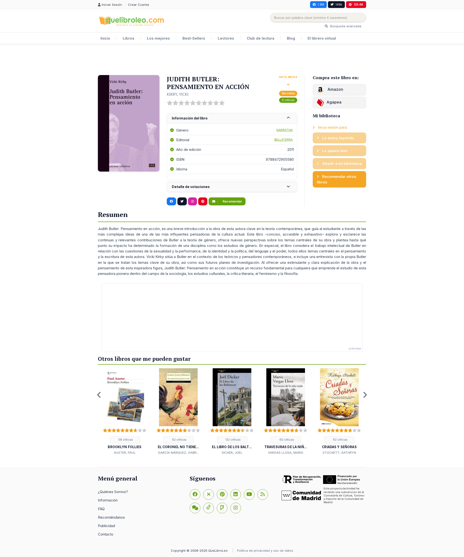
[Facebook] (195, 494)
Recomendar (232, 201)
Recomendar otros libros (336, 179)
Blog (291, 38)
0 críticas (288, 100)
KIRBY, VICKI (177, 94)
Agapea (333, 102)
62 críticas (179, 439)
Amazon (334, 89)
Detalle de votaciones (191, 187)
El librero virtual (322, 38)
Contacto (105, 534)
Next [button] (364, 395)
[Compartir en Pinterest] (202, 201)
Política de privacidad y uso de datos (265, 550)
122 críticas (233, 439)
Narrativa (284, 130)
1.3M (321, 4)
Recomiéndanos (111, 517)
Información (108, 500)
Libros (128, 38)
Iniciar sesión (112, 5)
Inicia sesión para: (332, 127)
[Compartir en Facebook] (171, 201)
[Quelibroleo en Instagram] (192, 201)
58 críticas (125, 439)
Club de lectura (260, 38)
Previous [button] (99, 395)
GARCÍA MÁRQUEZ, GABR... (178, 452)
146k (338, 4)
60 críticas (286, 439)
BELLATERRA (283, 139)
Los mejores (158, 38)
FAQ (101, 509)
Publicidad (106, 525)
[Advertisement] (232, 60)
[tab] (232, 118)
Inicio (105, 38)
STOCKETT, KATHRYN (339, 452)
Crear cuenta (138, 5)
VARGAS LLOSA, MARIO (285, 452)
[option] (125, 411)
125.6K (358, 4)
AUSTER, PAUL (125, 452)
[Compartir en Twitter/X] (182, 201)
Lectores (226, 38)
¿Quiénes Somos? (113, 491)
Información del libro (190, 118)
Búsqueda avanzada (345, 26)
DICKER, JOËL (232, 452)
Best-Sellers (193, 38)
